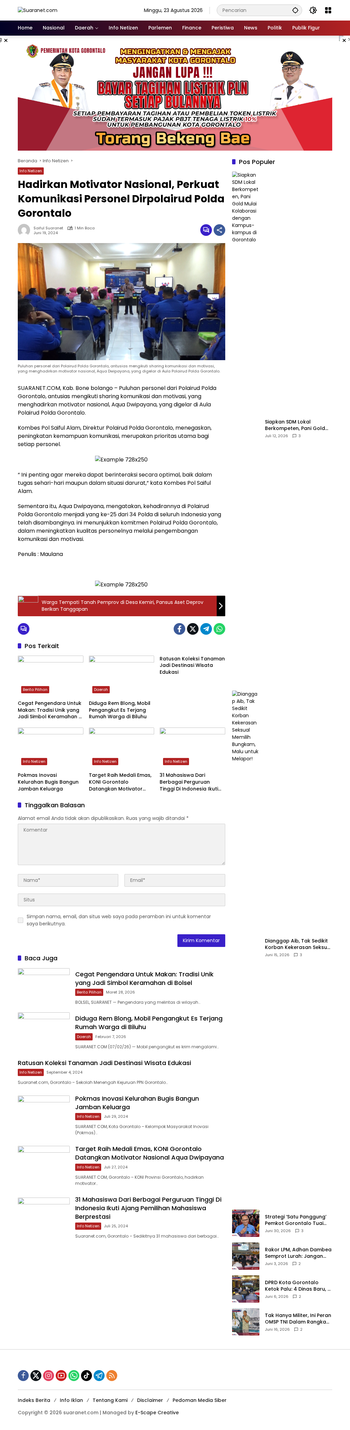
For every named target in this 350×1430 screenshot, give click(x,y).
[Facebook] (179, 629)
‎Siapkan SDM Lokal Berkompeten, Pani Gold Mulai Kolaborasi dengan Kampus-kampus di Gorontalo (296, 425)
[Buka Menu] (328, 10)
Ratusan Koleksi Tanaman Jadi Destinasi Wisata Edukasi (192, 665)
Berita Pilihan (35, 689)
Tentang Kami (110, 1400)
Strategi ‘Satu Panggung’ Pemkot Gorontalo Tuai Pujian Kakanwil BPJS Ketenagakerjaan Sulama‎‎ (296, 1220)
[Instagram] (48, 1375)
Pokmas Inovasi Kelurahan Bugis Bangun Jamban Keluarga (48, 782)
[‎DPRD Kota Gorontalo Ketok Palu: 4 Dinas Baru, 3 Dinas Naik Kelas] (245, 1289)
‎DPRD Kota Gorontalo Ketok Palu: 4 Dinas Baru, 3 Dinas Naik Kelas (298, 1286)
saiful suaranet (48, 228)
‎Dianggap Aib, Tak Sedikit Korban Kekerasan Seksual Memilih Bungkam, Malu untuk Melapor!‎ (298, 944)
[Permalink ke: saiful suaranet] (25, 230)
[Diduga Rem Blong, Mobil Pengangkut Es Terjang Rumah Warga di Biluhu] (121, 676)
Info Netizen (30, 171)
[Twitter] (193, 629)
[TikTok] (86, 1375)
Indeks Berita (34, 1400)
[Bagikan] (219, 230)
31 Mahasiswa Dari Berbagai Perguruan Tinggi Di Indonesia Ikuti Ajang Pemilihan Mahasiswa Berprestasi (189, 782)
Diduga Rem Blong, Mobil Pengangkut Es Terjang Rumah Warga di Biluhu (119, 710)
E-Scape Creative (157, 1412)
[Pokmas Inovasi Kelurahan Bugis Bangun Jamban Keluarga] (50, 748)
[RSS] (111, 1375)
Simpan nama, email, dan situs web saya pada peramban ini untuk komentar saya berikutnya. (119, 920)
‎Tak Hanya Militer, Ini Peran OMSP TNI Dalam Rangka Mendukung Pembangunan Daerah (298, 1319)
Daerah (101, 689)
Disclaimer (150, 1400)
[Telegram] (206, 629)
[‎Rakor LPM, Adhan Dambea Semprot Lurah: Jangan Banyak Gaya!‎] (245, 1256)
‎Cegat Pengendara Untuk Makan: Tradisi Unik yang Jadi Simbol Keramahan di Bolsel (50, 710)
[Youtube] (61, 1375)
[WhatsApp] (219, 629)
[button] (295, 10)
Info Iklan (71, 1400)
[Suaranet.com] (37, 10)
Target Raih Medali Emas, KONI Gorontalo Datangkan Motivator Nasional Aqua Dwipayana (120, 782)
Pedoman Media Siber (200, 1400)
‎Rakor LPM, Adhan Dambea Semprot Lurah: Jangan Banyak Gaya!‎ (298, 1253)
